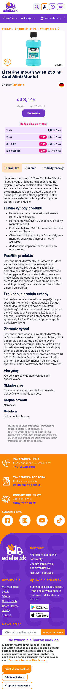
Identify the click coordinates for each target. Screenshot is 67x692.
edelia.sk (6, 29)
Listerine (18, 85)
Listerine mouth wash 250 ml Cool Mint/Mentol (31, 74)
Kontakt (6, 615)
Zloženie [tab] (30, 168)
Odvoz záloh (9, 601)
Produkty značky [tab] (53, 168)
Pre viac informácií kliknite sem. (28, 660)
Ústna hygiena (47, 29)
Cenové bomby (52, 18)
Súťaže (6, 596)
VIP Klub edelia (10, 586)
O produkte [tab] (12, 168)
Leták (5, 591)
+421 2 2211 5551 (22, 499)
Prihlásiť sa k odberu (53, 632)
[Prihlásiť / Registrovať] (44, 6)
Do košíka (33, 113)
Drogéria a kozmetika (25, 29)
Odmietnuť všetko (14, 677)
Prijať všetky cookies (16, 668)
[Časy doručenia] (52, 6)
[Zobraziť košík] (60, 6)
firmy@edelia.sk (24, 503)
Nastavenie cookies (41, 572)
